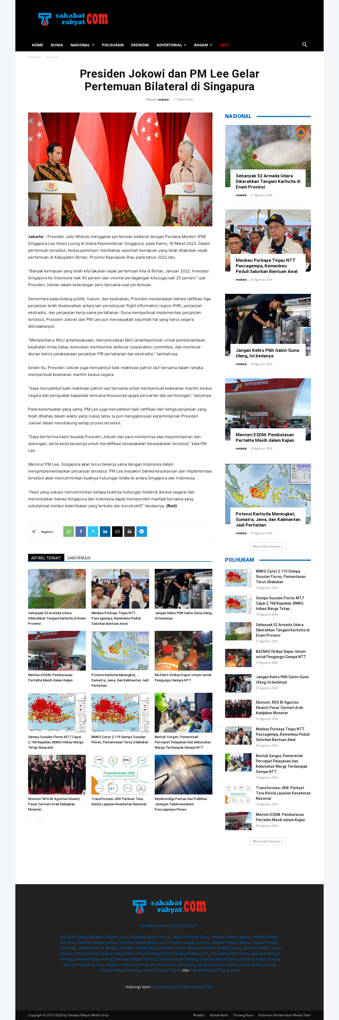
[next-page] (40, 820)
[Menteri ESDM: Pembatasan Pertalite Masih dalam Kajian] (57, 651)
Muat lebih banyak (266, 546)
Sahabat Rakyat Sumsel (187, 942)
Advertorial (169, 44)
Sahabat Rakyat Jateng (221, 947)
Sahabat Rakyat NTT (190, 953)
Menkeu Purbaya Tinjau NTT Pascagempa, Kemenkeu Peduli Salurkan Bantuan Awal (116, 618)
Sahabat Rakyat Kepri (230, 936)
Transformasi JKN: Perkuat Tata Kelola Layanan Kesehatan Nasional (283, 793)
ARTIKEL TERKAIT (46, 558)
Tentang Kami (243, 1015)
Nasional (80, 44)
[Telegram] (141, 531)
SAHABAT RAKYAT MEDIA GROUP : (169, 925)
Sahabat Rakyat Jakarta (179, 947)
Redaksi (199, 1015)
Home (37, 44)
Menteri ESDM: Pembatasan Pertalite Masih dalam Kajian (265, 437)
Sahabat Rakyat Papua (161, 970)
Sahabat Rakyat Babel (229, 942)
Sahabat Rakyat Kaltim (135, 958)
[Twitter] (93, 531)
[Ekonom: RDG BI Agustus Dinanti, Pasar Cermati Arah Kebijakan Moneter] (57, 774)
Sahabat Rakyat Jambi (97, 942)
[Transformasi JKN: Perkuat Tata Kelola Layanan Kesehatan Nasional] (120, 774)
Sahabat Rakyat (73, 936)
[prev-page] (31, 820)
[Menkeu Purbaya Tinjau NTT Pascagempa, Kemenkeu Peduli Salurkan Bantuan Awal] (120, 589)
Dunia (57, 44)
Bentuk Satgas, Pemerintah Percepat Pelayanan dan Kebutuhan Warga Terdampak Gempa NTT (183, 742)
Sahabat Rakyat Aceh (107, 936)
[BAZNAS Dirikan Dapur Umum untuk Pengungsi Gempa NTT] (183, 651)
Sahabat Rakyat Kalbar (230, 953)
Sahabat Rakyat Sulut (215, 964)
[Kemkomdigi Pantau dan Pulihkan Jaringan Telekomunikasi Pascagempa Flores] (183, 774)
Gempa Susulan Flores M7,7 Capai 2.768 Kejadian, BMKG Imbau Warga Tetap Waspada (55, 742)
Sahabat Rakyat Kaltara (177, 958)
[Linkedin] (105, 531)
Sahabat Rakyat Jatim (78, 953)
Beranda (34, 57)
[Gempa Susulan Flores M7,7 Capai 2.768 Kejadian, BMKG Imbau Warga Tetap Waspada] (57, 713)
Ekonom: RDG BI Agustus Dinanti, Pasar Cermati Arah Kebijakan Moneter (54, 804)
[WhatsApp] (68, 531)
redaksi (163, 99)
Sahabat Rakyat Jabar (138, 947)
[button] (304, 45)
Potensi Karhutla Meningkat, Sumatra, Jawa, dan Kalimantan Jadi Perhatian (120, 680)
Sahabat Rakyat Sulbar (83, 964)
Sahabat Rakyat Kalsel (93, 958)
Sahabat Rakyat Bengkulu (141, 942)
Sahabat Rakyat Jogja (261, 947)
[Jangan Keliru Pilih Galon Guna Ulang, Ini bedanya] (183, 589)
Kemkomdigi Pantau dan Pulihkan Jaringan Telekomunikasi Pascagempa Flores (181, 804)
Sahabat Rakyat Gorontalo (172, 964)
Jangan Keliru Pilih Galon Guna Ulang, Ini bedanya (267, 353)
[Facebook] (80, 531)
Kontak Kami (219, 1015)
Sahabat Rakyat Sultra (259, 958)
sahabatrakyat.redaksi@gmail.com (183, 986)
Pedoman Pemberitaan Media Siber (284, 1015)
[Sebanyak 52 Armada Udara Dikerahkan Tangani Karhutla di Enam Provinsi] (57, 589)
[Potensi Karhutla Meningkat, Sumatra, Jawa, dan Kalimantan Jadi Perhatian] (120, 651)
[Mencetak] (129, 531)
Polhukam (113, 44)
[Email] (117, 531)
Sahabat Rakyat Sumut (149, 936)
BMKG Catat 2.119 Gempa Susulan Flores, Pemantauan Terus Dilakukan (281, 576)
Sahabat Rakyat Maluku (119, 970)
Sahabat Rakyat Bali (116, 953)
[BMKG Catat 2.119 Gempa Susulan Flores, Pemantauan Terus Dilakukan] (120, 713)
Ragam (201, 44)
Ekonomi (140, 44)
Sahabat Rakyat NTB (153, 953)
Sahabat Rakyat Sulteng (126, 964)
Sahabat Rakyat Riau (190, 936)
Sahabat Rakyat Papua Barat (215, 970)
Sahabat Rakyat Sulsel (218, 958)
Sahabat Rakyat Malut (255, 964)
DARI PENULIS (79, 558)
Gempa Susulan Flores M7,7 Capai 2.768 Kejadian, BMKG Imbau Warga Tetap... (280, 603)
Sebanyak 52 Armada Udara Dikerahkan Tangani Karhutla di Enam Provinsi (57, 618)
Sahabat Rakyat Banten (97, 947)
